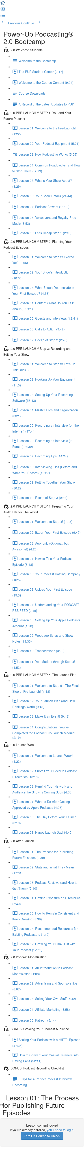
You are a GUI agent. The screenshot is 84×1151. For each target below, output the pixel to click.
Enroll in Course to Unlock (42, 1136)
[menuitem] (2, 10)
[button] (2, 4)
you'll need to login (60, 1130)
